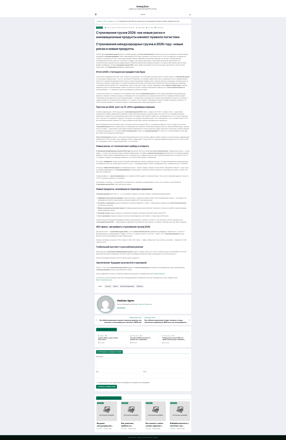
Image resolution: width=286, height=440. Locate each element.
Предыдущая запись (136, 317)
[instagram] (188, 2)
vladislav (102, 336)
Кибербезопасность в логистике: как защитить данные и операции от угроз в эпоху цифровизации (179, 424)
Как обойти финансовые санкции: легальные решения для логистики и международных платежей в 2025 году (121, 321)
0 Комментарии (160, 27)
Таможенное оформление (122, 27)
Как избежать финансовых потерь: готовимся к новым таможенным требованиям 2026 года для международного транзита (166, 321)
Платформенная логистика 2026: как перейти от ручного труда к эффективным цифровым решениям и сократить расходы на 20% (173, 338)
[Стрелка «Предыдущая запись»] (96, 320)
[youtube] (191, 2)
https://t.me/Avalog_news (104, 280)
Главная (143, 14)
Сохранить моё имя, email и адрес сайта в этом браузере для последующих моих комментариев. (124, 382)
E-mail (144, 371)
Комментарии (99, 356)
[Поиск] (190, 15)
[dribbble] (186, 2)
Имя (97, 371)
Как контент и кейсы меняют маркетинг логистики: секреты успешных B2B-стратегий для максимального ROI (154, 424)
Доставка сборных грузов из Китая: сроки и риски (108, 338)
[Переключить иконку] (96, 14)
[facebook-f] (181, 2)
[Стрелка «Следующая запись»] (189, 320)
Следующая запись (150, 317)
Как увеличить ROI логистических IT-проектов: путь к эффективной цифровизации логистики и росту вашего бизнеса (141, 338)
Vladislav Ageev (141, 27)
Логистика (99, 27)
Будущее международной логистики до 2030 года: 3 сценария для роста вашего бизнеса (106, 424)
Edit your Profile (144, 304)
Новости (114, 27)
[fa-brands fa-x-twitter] (183, 2)
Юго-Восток (132, 27)
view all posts (121, 308)
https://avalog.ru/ (159, 273)
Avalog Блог (142, 6)
